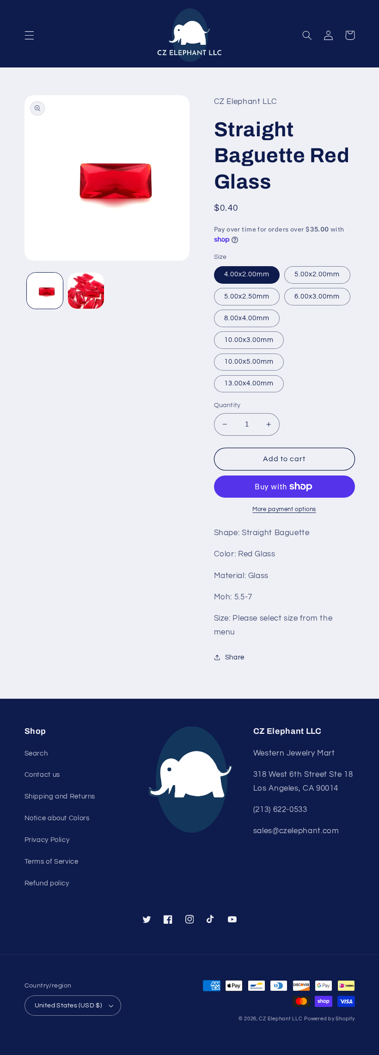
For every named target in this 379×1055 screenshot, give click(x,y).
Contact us (42, 774)
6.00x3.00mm (317, 296)
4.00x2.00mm (247, 274)
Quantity (227, 405)
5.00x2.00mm (317, 274)
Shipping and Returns (60, 796)
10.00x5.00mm (249, 361)
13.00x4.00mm (249, 383)
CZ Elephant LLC (280, 1018)
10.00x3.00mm (249, 339)
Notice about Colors (57, 818)
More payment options (284, 509)
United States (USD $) (68, 1005)
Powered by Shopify (329, 1018)
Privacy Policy (47, 839)
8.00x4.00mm (247, 318)
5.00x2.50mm (247, 296)
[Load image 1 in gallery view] (45, 291)
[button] (29, 35)
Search (36, 753)
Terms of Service (51, 861)
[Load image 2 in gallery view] (86, 291)
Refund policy (46, 883)
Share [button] (235, 657)
